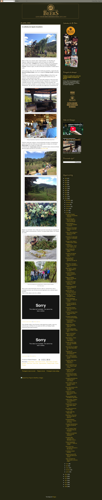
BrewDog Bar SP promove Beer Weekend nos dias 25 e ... (71, 259)
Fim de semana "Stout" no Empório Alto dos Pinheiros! (71, 430)
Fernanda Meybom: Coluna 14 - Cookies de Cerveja (71, 421)
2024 (66, 182)
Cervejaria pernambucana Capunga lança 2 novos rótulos (71, 379)
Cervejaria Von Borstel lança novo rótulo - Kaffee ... (71, 255)
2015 (66, 474)
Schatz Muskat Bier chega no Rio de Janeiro (70, 250)
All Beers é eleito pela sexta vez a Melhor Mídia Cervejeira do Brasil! (72, 77)
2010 (66, 484)
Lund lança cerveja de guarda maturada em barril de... (71, 304)
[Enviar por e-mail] (42, 359)
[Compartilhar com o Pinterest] (49, 359)
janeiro (67, 471)
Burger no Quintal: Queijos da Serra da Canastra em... (71, 278)
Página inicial (41, 371)
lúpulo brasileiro (43, 363)
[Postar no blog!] (44, 359)
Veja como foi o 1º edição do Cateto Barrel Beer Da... (71, 348)
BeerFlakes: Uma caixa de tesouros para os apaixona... (71, 416)
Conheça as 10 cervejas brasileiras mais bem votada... (71, 229)
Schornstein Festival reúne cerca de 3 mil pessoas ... (71, 309)
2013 (66, 478)
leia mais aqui (44, 148)
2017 (66, 196)
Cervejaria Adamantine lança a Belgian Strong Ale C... (71, 330)
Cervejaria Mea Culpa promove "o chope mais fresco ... (71, 283)
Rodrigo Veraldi (51, 363)
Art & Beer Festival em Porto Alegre (71, 409)
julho (67, 210)
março (67, 467)
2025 (66, 180)
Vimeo (39, 321)
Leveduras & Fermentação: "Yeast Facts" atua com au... (71, 246)
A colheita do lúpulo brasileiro (70, 451)
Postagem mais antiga (53, 371)
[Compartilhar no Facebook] (47, 359)
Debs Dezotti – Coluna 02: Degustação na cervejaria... (71, 269)
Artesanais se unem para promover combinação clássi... (71, 238)
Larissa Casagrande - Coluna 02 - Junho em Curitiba (71, 300)
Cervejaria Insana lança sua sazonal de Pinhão (71, 317)
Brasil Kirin (30, 363)
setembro (68, 206)
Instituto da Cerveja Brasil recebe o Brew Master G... (71, 393)
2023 (66, 184)
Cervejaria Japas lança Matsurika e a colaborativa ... (71, 361)
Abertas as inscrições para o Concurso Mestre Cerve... (71, 334)
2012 (66, 480)
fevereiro (68, 469)
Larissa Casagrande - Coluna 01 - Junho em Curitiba (71, 443)
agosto (67, 208)
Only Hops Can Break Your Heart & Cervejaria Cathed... (71, 295)
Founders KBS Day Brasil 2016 (70, 412)
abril (67, 465)
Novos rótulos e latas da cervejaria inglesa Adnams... (71, 384)
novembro (68, 202)
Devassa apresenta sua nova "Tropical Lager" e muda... (71, 366)
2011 (66, 482)
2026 (66, 178)
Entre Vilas (36, 363)
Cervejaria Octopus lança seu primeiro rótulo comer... (71, 313)
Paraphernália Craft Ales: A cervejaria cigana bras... (71, 405)
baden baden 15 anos (40, 361)
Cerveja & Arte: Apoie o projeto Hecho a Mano (71, 242)
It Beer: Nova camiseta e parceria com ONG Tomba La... (71, 233)
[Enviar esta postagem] (39, 359)
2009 (66, 486)
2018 (66, 194)
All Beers (35, 321)
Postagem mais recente (28, 371)
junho (67, 212)
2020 (66, 190)
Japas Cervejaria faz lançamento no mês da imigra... (71, 460)
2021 (66, 188)
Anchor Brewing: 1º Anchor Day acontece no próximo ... (71, 224)
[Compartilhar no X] (46, 359)
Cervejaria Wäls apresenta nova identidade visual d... (71, 439)
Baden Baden (31, 361)
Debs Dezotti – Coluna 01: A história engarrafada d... (71, 339)
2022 (66, 186)
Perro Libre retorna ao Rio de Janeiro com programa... (71, 388)
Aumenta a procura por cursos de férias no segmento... (71, 287)
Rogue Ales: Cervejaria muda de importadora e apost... (71, 265)
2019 (66, 192)
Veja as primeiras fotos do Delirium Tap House (71, 397)
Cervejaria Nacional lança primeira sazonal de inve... (71, 425)
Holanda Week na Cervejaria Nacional (71, 291)
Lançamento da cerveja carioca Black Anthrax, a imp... (71, 375)
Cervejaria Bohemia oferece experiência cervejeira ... (71, 274)
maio (67, 463)
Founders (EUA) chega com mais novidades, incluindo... (71, 343)
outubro (68, 204)
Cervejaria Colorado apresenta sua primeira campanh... (71, 215)
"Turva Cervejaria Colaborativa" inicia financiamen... (71, 321)
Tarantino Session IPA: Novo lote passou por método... (71, 455)
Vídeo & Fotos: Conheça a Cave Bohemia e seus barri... (71, 401)
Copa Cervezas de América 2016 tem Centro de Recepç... (71, 220)
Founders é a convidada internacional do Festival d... (71, 434)
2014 (66, 476)
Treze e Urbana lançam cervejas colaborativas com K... (71, 357)
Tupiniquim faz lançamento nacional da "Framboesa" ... (71, 352)
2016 (66, 198)
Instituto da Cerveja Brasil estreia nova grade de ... (70, 325)
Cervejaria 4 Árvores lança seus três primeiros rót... (70, 370)
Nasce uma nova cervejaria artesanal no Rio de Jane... (71, 448)
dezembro (68, 200)
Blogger (54, 496)
